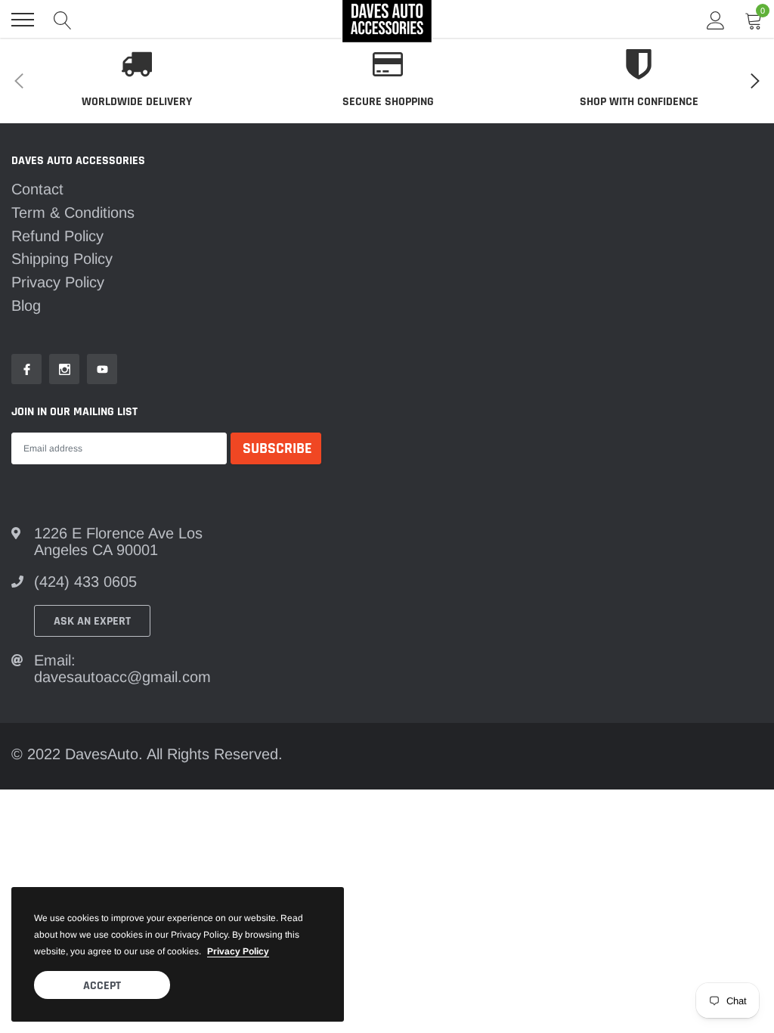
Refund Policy (57, 236)
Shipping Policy (62, 258)
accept (102, 986)
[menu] (22, 19)
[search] (63, 20)
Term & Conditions (73, 212)
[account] (716, 19)
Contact (37, 189)
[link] (26, 369)
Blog (26, 305)
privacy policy (238, 951)
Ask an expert (92, 621)
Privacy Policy (57, 282)
